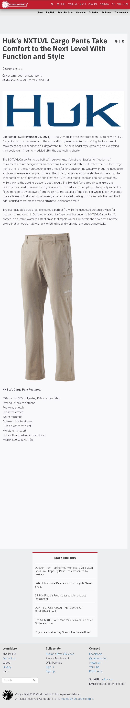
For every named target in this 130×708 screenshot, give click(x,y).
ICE (113, 4)
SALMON (104, 4)
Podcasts (106, 12)
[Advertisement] (64, 509)
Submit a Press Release (60, 654)
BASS (83, 4)
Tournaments (121, 12)
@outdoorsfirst (98, 658)
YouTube (94, 667)
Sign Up (50, 671)
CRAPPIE (93, 4)
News (40, 12)
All (53, 4)
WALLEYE (73, 4)
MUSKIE (61, 4)
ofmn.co (107, 679)
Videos (80, 12)
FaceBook (95, 654)
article (19, 68)
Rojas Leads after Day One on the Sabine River (62, 632)
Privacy (7, 667)
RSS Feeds (95, 671)
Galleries (93, 12)
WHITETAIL (123, 4)
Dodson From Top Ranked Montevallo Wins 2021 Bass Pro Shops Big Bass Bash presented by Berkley (64, 571)
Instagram (95, 662)
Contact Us (9, 658)
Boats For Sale (65, 12)
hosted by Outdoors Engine (77, 698)
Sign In (50, 667)
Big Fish (50, 12)
